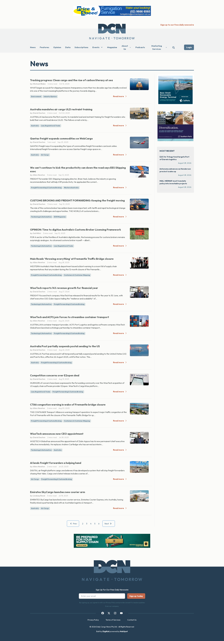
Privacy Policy (93, 620)
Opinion (57, 47)
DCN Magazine (60, 217)
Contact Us (131, 620)
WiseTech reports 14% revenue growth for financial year (64, 288)
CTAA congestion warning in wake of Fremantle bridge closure (68, 404)
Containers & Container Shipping (77, 275)
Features (44, 47)
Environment (36, 96)
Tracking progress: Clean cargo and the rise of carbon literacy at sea (71, 80)
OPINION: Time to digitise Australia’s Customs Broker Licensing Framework (75, 229)
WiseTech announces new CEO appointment (56, 433)
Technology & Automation (41, 217)
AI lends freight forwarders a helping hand (55, 462)
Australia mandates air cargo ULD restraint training (61, 109)
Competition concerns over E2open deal (54, 375)
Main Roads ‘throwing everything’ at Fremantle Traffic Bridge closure (72, 258)
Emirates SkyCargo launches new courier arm (57, 492)
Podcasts (140, 47)
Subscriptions (81, 47)
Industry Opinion (50, 96)
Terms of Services (113, 620)
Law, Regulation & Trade (50, 126)
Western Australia (71, 188)
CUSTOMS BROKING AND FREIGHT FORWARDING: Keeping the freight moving (77, 200)
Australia (35, 126)
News (33, 47)
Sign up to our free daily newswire (177, 24)
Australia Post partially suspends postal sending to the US (65, 346)
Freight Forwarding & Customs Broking (46, 188)
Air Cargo (45, 155)
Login (189, 47)
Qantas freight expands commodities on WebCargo (61, 138)
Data (67, 47)
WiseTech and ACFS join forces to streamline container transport (69, 317)
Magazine (112, 47)
